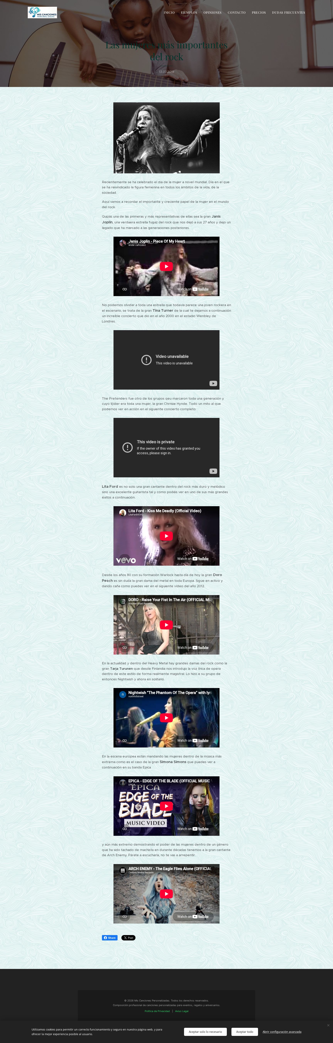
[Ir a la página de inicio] (43, 12)
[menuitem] (170, 12)
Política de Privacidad (157, 1011)
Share (112, 937)
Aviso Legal (181, 1011)
